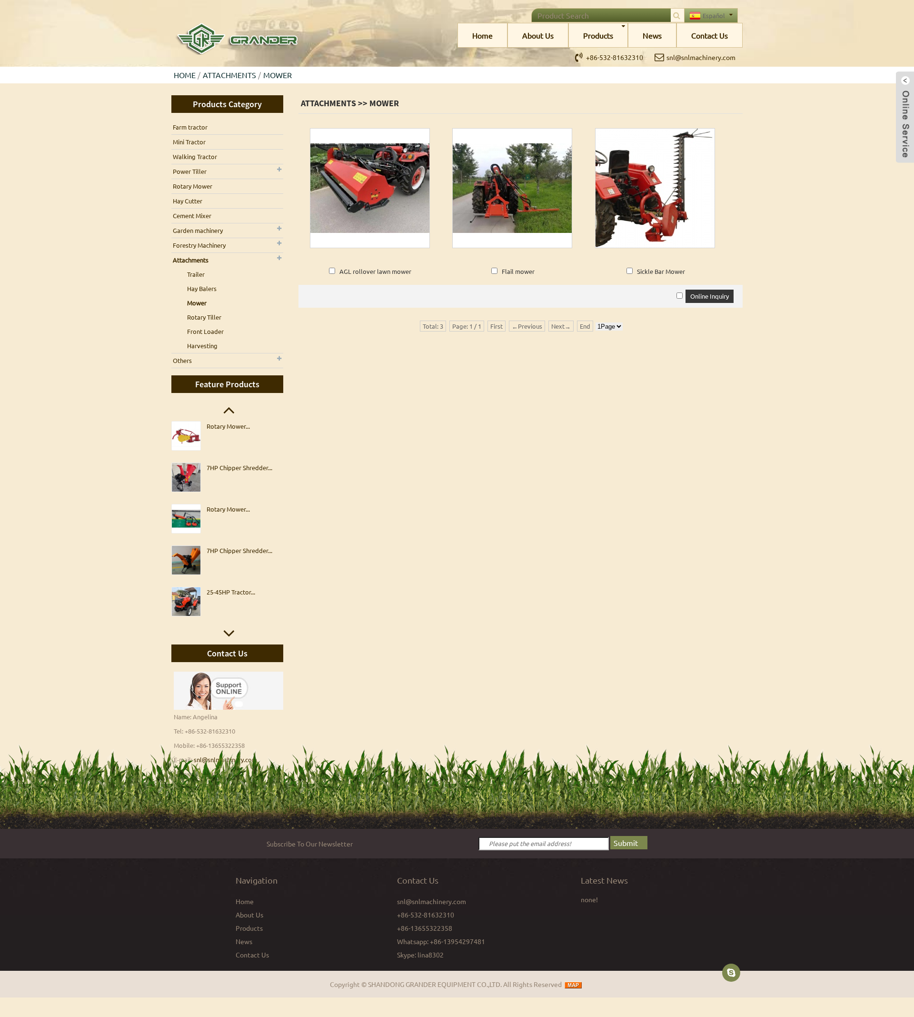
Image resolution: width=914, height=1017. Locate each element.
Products (598, 35)
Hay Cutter (187, 201)
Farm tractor (190, 127)
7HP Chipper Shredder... (239, 467)
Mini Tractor (189, 142)
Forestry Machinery (199, 245)
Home (482, 35)
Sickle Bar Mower (661, 271)
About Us (538, 35)
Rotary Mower (192, 186)
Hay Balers (202, 288)
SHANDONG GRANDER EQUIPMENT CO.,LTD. (435, 984)
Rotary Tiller (204, 317)
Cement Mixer (192, 215)
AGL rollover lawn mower (375, 271)
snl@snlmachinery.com (700, 57)
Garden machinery (198, 230)
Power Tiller (190, 171)
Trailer (196, 274)
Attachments (229, 75)
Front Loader (205, 331)
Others (182, 360)
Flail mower (518, 271)
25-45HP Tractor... (231, 592)
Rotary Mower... (228, 426)
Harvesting (202, 346)
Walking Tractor (195, 156)
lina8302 (430, 954)
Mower (277, 75)
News (652, 35)
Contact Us (709, 35)
